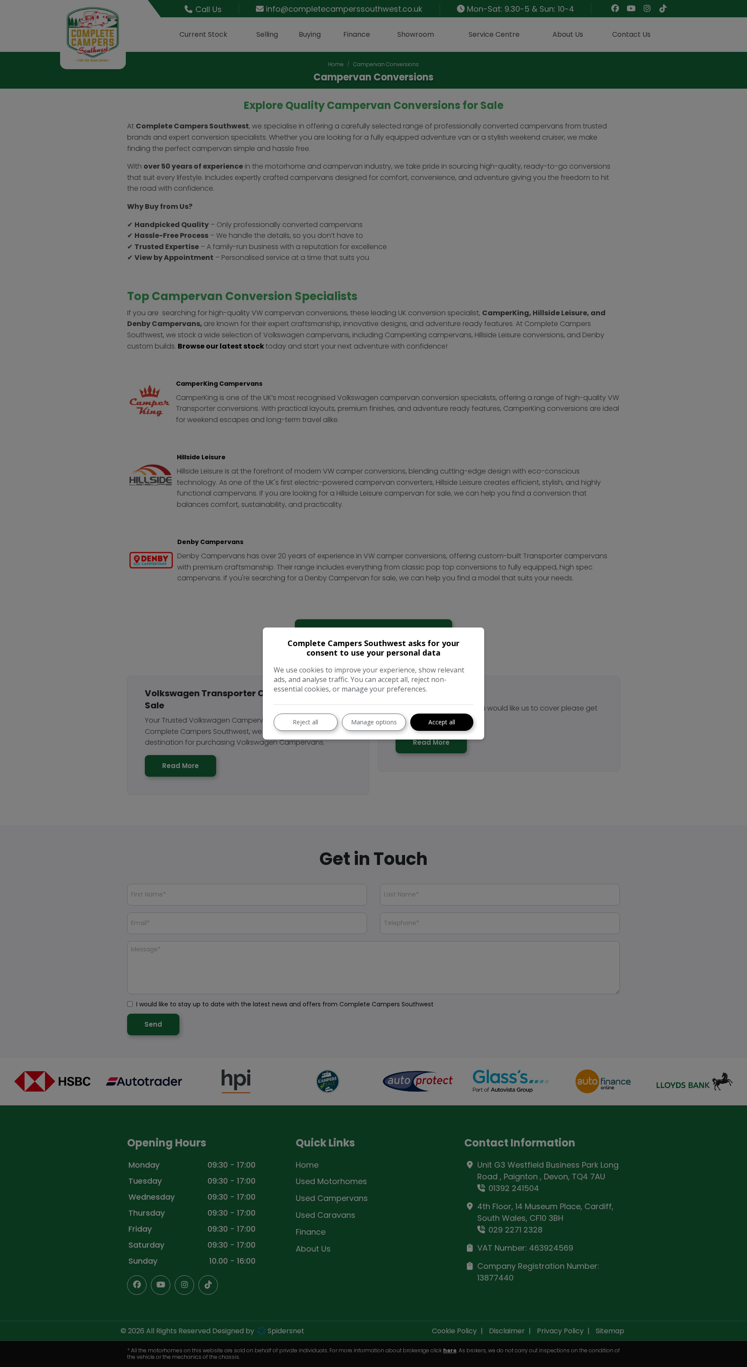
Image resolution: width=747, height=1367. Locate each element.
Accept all (441, 722)
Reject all (305, 722)
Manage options (374, 722)
